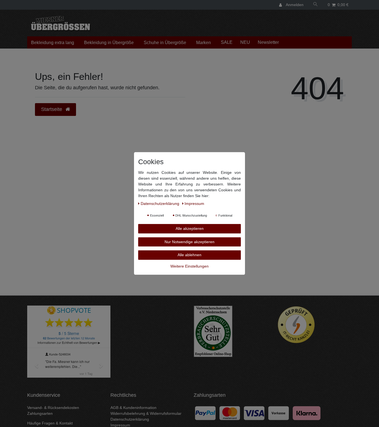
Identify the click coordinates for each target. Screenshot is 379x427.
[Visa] (254, 412)
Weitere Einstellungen (189, 266)
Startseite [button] (52, 109)
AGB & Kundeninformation (133, 407)
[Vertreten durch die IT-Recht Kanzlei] (296, 324)
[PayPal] (205, 412)
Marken (203, 42)
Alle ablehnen (189, 255)
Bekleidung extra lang (52, 42)
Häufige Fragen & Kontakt (50, 423)
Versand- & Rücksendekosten (53, 407)
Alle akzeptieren (190, 228)
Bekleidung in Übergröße (109, 42)
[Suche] (315, 4)
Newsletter (268, 42)
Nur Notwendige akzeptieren (189, 241)
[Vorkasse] (278, 412)
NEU (245, 42)
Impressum (194, 203)
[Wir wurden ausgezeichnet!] (213, 331)
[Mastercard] (229, 412)
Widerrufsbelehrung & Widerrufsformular (145, 413)
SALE (227, 42)
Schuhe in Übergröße (165, 42)
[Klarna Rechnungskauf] (306, 412)
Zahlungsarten (40, 413)
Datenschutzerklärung (129, 419)
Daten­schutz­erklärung (160, 203)
